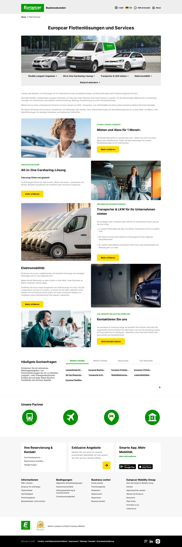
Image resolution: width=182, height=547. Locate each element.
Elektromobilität (142, 76)
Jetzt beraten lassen (111, 341)
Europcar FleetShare (74, 380)
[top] (160, 388)
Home (23, 17)
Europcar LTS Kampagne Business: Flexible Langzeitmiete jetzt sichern (142, 370)
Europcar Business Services (97, 370)
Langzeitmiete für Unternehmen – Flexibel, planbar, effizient (74, 370)
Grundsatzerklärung (105, 541)
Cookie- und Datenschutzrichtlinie (52, 541)
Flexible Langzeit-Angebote (42, 76)
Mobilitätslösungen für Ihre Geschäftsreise (120, 375)
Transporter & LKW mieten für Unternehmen (97, 375)
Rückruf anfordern (89, 82)
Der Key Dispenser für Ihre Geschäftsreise (74, 375)
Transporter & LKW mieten (114, 76)
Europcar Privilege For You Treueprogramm (120, 370)
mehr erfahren (32, 194)
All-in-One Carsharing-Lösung (78, 76)
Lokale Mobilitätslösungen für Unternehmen (142, 375)
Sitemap (83, 541)
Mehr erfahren (108, 149)
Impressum (73, 541)
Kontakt (92, 541)
